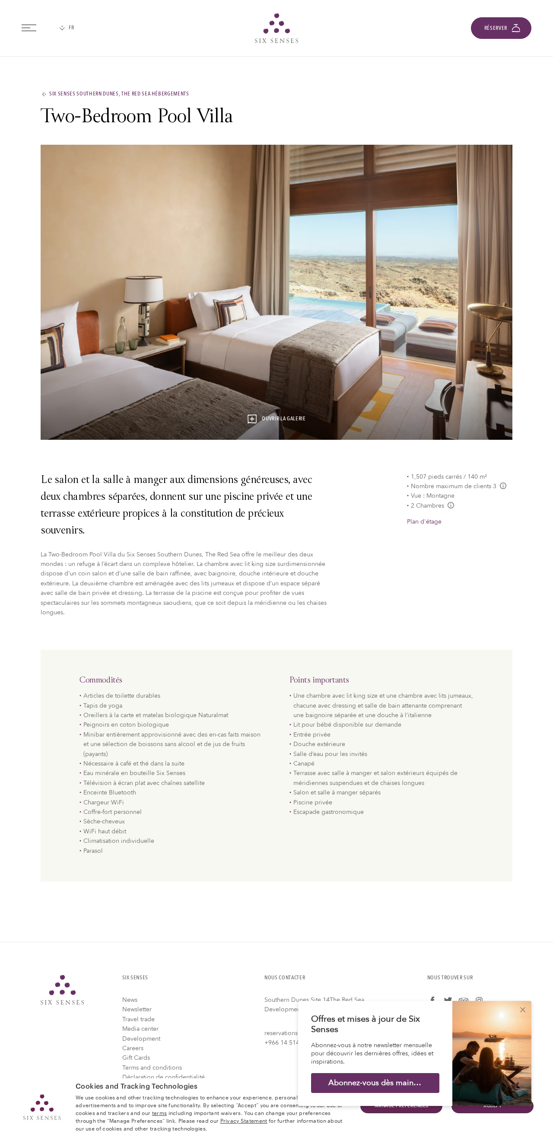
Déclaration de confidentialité (163, 1077)
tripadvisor (463, 1000)
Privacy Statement (243, 1120)
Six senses (276, 28)
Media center (140, 1029)
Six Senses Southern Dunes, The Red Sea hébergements (119, 94)
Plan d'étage (424, 522)
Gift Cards (136, 1058)
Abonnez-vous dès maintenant (382, 1082)
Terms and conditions (152, 1068)
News (129, 1000)
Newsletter (137, 1009)
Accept (492, 1106)
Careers (132, 1048)
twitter (448, 1000)
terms (159, 1112)
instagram (479, 1000)
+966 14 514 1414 (289, 1043)
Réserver (495, 28)
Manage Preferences (402, 1106)
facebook (432, 1000)
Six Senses (62, 990)
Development (141, 1039)
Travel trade (138, 1019)
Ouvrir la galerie (283, 419)
